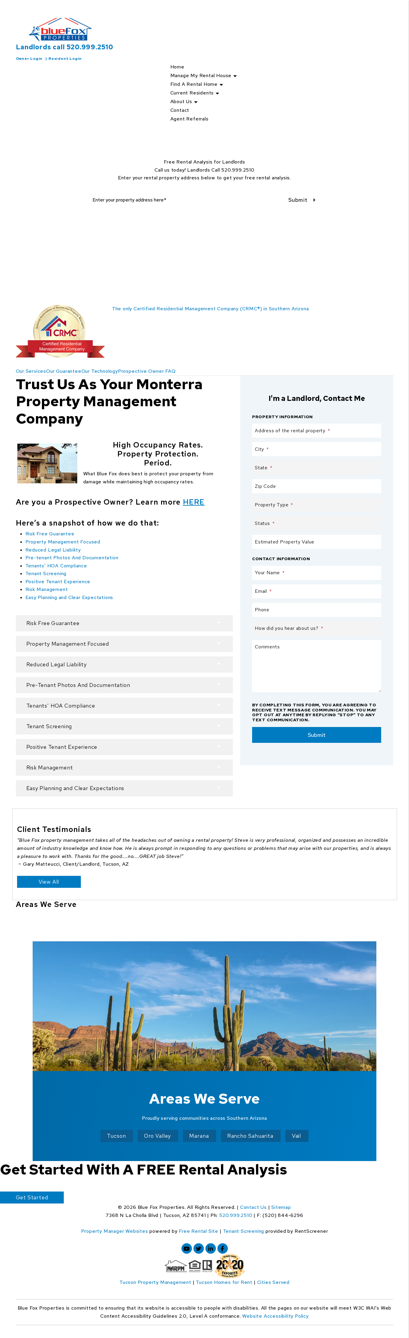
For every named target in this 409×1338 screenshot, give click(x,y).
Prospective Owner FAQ (147, 371)
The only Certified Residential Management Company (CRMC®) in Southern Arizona (210, 309)
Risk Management (46, 589)
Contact (180, 110)
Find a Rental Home (194, 84)
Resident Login (65, 58)
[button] (186, 1248)
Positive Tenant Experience (58, 581)
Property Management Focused (63, 542)
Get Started (32, 1197)
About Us (181, 101)
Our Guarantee (63, 371)
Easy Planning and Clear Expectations (69, 597)
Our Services (31, 371)
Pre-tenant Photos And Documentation (72, 558)
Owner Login (29, 58)
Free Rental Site (198, 1231)
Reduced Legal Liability (53, 550)
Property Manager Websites (114, 1231)
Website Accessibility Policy (275, 1316)
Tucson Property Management (155, 1282)
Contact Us (253, 1207)
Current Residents (192, 93)
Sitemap (281, 1207)
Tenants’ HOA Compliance (56, 566)
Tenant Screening (46, 573)
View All (49, 881)
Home (177, 67)
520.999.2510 (90, 47)
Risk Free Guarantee (50, 534)
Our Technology (99, 371)
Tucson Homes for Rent (224, 1282)
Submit (297, 199)
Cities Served (273, 1282)
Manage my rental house (201, 75)
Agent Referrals (189, 119)
